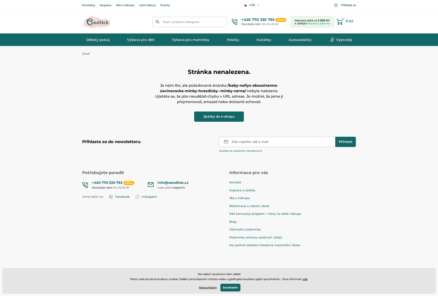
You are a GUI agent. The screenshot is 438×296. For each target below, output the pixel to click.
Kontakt (235, 182)
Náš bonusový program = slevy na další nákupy (265, 213)
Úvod (85, 53)
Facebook (122, 196)
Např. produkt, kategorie (181, 22)
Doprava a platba (242, 190)
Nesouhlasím (208, 287)
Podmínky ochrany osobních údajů (255, 237)
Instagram (149, 196)
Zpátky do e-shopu (219, 116)
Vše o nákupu (125, 5)
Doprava (105, 5)
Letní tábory (147, 5)
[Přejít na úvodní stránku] (97, 22)
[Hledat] (157, 22)
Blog (232, 221)
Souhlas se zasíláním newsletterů (240, 150)
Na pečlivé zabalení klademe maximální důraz (264, 245)
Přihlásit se (348, 5)
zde (305, 279)
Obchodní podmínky (245, 229)
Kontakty (88, 5)
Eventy (165, 5)
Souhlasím (230, 287)
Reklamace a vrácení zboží (249, 206)
